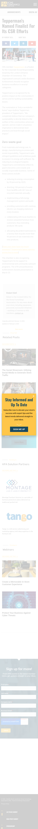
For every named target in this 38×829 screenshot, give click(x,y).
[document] (19, 414)
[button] (34, 396)
